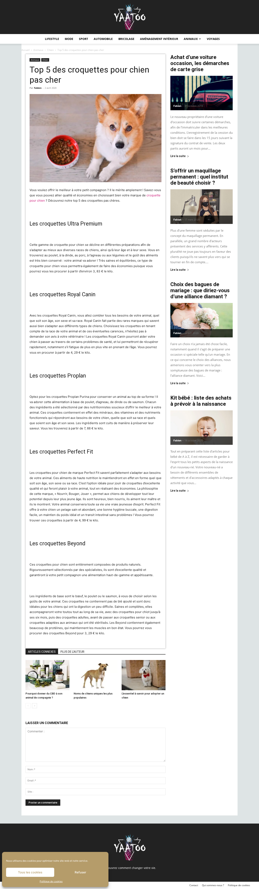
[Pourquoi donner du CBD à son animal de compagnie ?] (47, 675)
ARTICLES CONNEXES (42, 651)
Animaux (191, 39)
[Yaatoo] (129, 17)
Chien (50, 50)
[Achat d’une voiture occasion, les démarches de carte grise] (201, 93)
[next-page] (34, 705)
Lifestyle (52, 39)
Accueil (25, 50)
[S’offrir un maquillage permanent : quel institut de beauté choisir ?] (201, 206)
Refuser (80, 872)
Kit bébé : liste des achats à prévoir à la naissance (200, 401)
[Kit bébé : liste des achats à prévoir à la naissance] (201, 427)
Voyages (213, 39)
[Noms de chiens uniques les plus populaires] (96, 675)
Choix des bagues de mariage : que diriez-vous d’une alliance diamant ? (200, 290)
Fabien (37, 87)
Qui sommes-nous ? (213, 885)
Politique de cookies (51, 881)
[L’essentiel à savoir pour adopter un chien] (144, 675)
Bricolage (126, 39)
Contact (193, 885)
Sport (83, 39)
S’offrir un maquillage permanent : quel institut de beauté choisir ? (199, 177)
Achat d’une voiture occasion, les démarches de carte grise (199, 63)
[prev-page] (28, 705)
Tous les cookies (30, 872)
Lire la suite (178, 156)
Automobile (103, 39)
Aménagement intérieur (159, 39)
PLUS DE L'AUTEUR (72, 651)
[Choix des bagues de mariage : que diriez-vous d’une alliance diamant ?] (201, 320)
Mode (69, 39)
